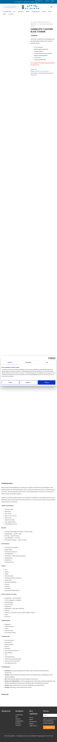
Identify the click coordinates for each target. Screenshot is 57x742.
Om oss (31, 717)
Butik (35, 22)
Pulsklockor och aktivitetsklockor (42, 71)
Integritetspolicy (19, 721)
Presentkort (18, 725)
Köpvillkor (18, 719)
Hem (32, 22)
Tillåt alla (46, 382)
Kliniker (31, 719)
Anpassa (28, 382)
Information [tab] (28, 362)
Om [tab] (47, 362)
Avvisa (10, 382)
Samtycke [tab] (10, 362)
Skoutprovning (32, 721)
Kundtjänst (18, 723)
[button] (11, 11)
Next (28, 473)
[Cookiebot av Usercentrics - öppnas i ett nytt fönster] (49, 358)
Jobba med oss (33, 725)
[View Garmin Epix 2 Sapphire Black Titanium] (4, 473)
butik (36, 75)
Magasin (31, 723)
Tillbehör (39, 22)
